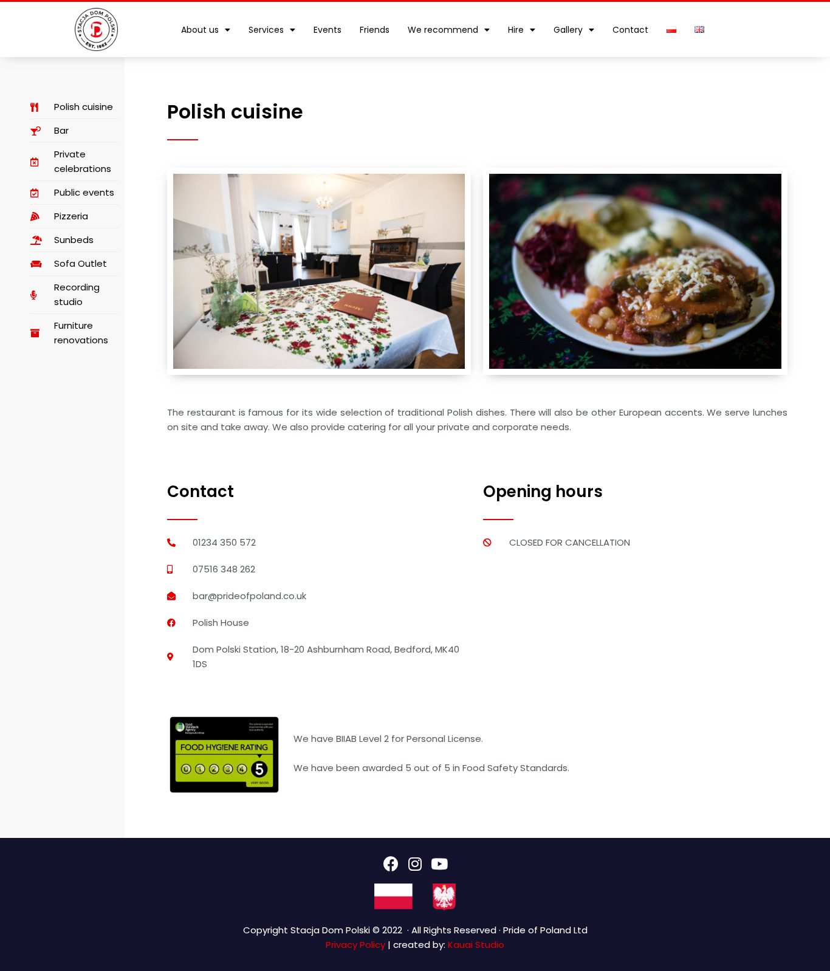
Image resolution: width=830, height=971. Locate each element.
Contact (630, 30)
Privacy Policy (355, 944)
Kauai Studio (476, 944)
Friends (374, 30)
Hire (516, 30)
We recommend (443, 30)
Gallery (568, 30)
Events (327, 30)
